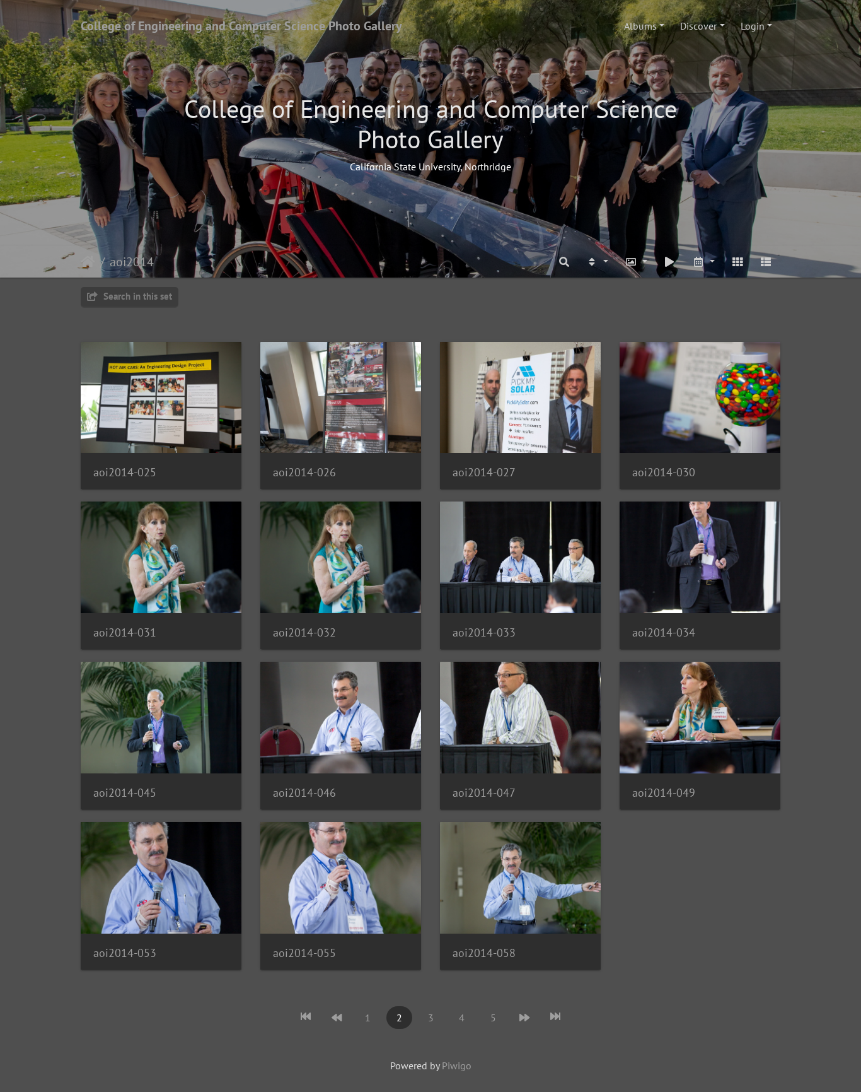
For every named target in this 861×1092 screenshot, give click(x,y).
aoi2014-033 (484, 632)
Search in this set (136, 296)
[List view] (765, 261)
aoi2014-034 (663, 632)
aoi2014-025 (124, 472)
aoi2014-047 (484, 792)
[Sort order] (596, 261)
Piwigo (456, 1065)
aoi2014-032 (304, 632)
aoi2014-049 (663, 792)
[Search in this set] (565, 261)
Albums (640, 26)
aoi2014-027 (484, 472)
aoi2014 (132, 262)
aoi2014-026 (304, 472)
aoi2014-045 (124, 792)
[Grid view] (737, 261)
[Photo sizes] (636, 261)
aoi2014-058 (484, 953)
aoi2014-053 (124, 953)
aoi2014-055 (304, 953)
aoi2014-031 (124, 632)
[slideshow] (670, 261)
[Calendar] (703, 261)
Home (88, 261)
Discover (698, 26)
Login (753, 26)
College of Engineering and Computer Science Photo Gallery (241, 26)
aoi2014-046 (304, 792)
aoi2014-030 (663, 472)
